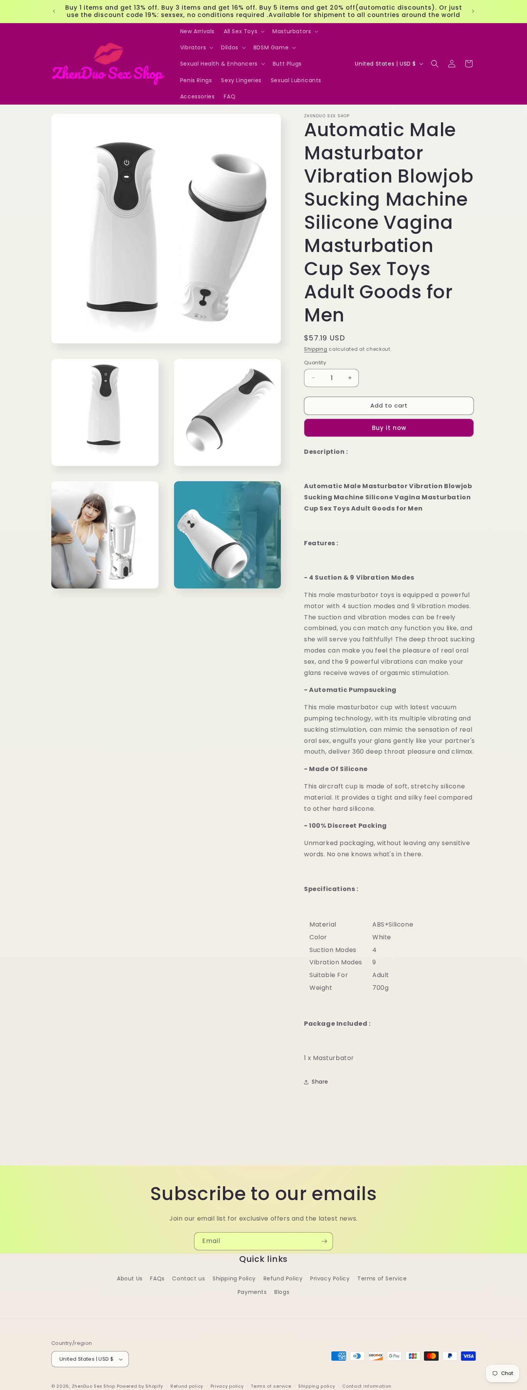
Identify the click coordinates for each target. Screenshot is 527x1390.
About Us (130, 1278)
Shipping (316, 349)
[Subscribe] (324, 1241)
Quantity (315, 362)
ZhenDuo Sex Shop (93, 1386)
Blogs (281, 1292)
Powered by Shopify (140, 1386)
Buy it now (389, 428)
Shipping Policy (234, 1278)
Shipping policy (316, 1386)
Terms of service (271, 1386)
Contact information (366, 1386)
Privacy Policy (330, 1278)
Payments (252, 1292)
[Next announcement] (473, 11)
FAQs (157, 1278)
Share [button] (320, 1082)
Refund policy (187, 1386)
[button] (243, 31)
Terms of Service (382, 1278)
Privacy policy (227, 1386)
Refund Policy (283, 1278)
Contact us (188, 1278)
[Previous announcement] (54, 11)
